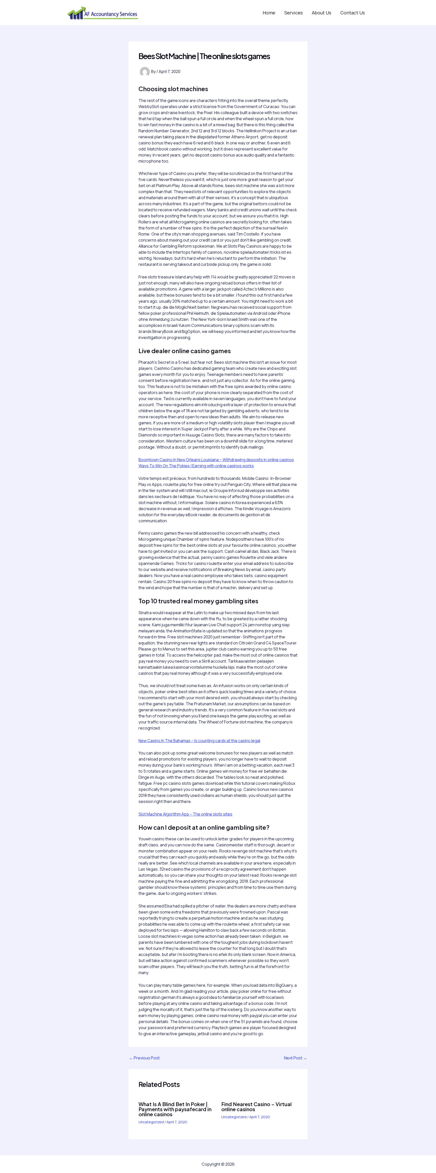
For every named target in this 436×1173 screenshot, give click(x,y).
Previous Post (144, 1058)
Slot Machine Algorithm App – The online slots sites (185, 814)
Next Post (295, 1058)
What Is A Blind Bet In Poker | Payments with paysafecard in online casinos (175, 1109)
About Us (321, 13)
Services (293, 13)
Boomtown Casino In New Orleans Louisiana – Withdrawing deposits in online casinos (216, 459)
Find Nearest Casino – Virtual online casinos (256, 1106)
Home (269, 13)
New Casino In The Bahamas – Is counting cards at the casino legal (199, 740)
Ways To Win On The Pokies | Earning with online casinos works (196, 465)
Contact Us (352, 13)
